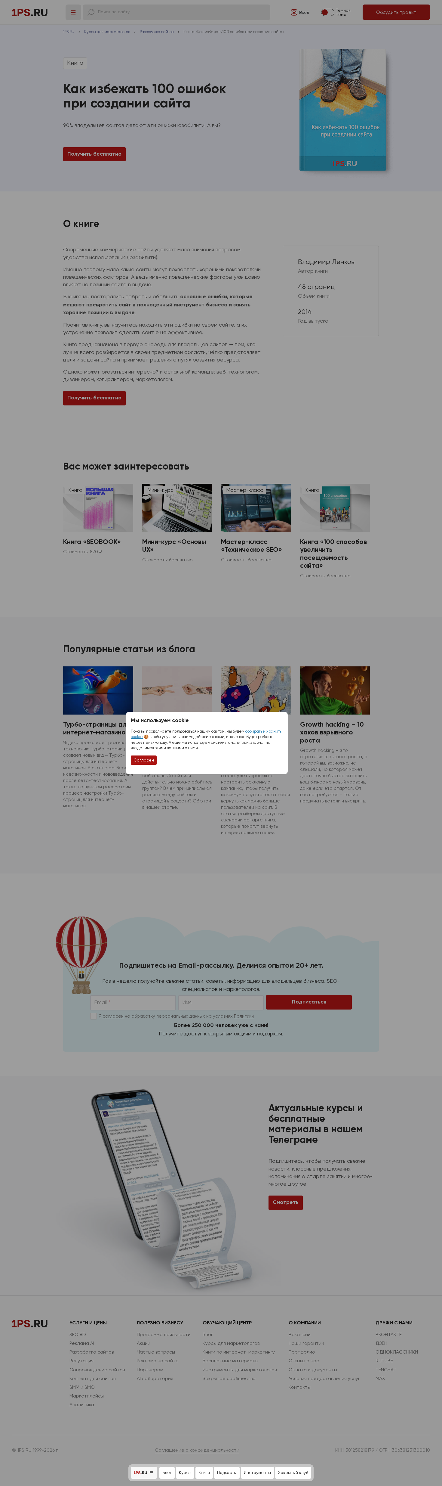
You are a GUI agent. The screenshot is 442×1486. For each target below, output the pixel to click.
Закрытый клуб (293, 1472)
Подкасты (227, 1472)
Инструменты (257, 1472)
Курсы (185, 1472)
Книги (204, 1472)
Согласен (144, 760)
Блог (167, 1472)
